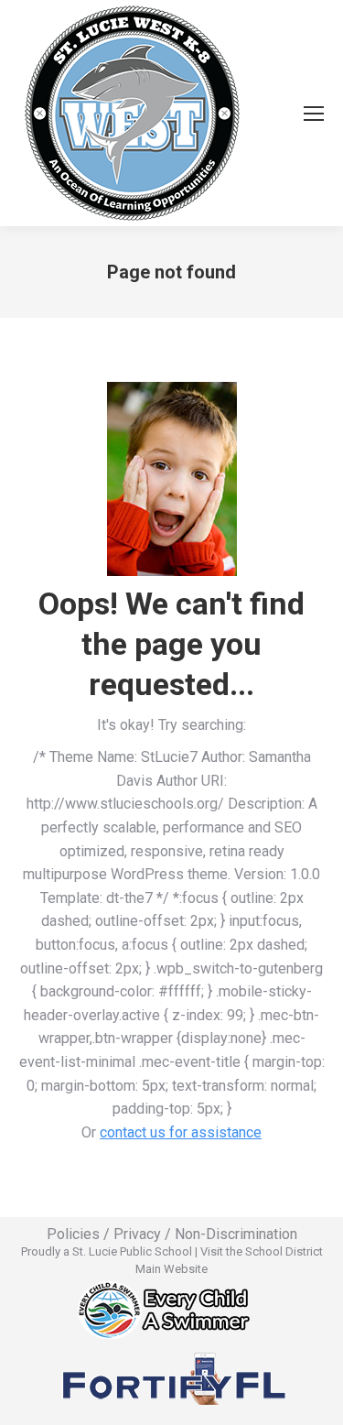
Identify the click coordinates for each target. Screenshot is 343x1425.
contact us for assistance (181, 1132)
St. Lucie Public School (132, 1251)
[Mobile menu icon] (314, 114)
